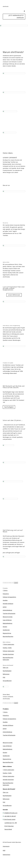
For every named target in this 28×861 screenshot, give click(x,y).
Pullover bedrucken (8, 651)
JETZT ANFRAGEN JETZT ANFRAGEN (16, 16)
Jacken (5, 607)
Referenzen (6, 674)
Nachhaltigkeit (9, 407)
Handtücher (6, 630)
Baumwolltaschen (8, 636)
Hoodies (5, 600)
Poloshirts (6, 594)
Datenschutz (6, 854)
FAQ (4, 677)
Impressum (6, 846)
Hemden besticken (8, 654)
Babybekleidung (7, 623)
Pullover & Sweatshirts (9, 597)
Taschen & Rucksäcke (9, 613)
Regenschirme (7, 633)
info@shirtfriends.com (10, 813)
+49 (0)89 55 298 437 (10, 816)
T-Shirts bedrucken (8, 644)
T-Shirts (5, 590)
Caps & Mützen (7, 620)
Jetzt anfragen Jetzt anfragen (11, 552)
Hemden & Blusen (8, 603)
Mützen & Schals (7, 617)
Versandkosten (7, 680)
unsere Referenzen (14, 295)
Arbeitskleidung (7, 610)
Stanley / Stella (7, 648)
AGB (4, 850)
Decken (5, 626)
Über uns (5, 667)
